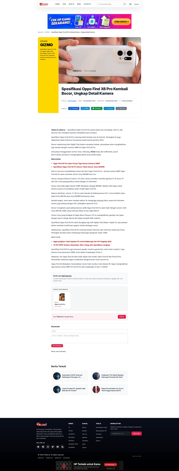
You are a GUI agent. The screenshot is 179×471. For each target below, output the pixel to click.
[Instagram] (48, 447)
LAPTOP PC (87, 4)
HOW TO (71, 4)
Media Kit (58, 458)
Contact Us (49, 458)
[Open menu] (130, 4)
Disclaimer (66, 458)
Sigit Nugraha (72, 101)
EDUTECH (72, 437)
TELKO (71, 431)
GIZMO (57, 4)
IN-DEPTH (72, 434)
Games (84, 447)
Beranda (40, 32)
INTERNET (72, 447)
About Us (41, 458)
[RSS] (62, 447)
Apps (84, 444)
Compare (99, 434)
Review (84, 431)
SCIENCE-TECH (73, 444)
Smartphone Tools (101, 427)
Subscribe (136, 433)
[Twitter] (53, 447)
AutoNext (85, 440)
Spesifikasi (99, 437)
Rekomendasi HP (101, 431)
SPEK (64, 4)
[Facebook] (43, 447)
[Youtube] (57, 447)
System (136, 4)
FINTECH (71, 440)
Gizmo (84, 427)
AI (69, 427)
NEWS (79, 4)
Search (98, 440)
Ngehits (84, 437)
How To (84, 434)
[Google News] (38, 447)
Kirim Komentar (57, 345)
